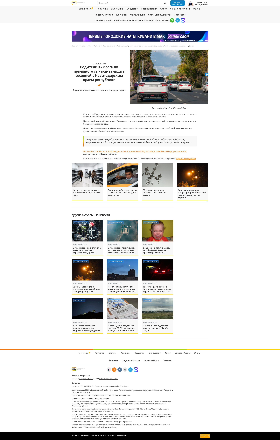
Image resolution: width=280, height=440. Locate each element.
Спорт (163, 8)
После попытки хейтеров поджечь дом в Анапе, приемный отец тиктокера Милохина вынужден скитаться (135, 151)
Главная (75, 46)
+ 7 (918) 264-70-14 (86, 379)
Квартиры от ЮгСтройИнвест (177, 3)
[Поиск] (165, 3)
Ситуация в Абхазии (159, 14)
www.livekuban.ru (117, 409)
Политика (102, 8)
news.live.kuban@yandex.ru (118, 386)
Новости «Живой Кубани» (90, 46)
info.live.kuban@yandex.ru (108, 379)
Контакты (121, 14)
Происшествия (149, 8)
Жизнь (196, 8)
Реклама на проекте (81, 375)
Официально (137, 14)
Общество (132, 8)
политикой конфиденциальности (104, 427)
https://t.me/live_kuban (186, 158)
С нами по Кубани (180, 8)
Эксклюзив (85, 8)
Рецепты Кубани (104, 14)
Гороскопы (180, 14)
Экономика (117, 8)
